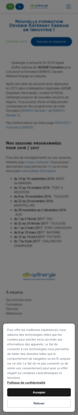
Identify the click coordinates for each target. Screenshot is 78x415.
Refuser (39, 403)
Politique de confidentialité (26, 382)
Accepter (39, 392)
